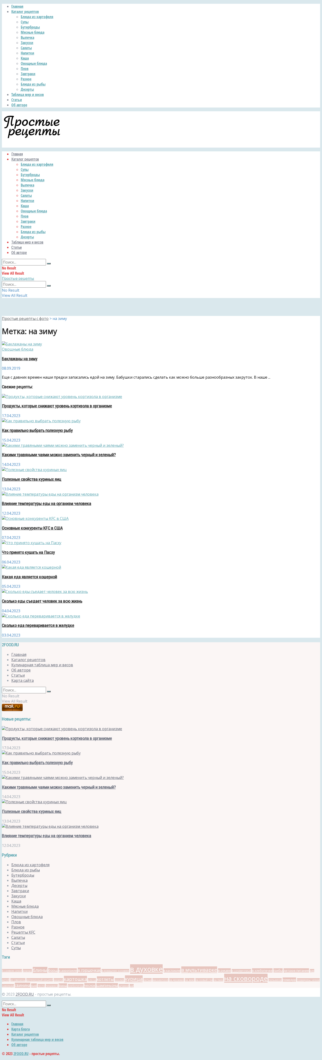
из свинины (17, 979)
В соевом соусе (12, 970)
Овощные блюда (34, 63)
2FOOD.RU (25, 994)
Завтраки (28, 73)
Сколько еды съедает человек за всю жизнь (42, 601)
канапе (58, 979)
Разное (26, 79)
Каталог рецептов (25, 11)
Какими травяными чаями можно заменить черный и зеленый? (59, 454)
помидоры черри (308, 979)
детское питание (296, 970)
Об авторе (19, 105)
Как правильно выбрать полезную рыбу (37, 430)
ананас (27, 970)
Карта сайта (22, 680)
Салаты (26, 47)
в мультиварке (199, 969)
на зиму (189, 979)
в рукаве (224, 970)
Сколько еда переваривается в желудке (38, 625)
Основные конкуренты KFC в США (32, 528)
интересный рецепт (39, 979)
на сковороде (246, 978)
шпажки (124, 985)
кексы (92, 979)
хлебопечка (75, 985)
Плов (25, 68)
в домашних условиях (115, 970)
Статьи (16, 99)
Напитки (27, 53)
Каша (25, 58)
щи (132, 985)
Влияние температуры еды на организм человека (46, 503)
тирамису (52, 985)
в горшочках (89, 970)
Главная (17, 6)
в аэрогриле (68, 970)
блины (40, 970)
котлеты (105, 979)
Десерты (27, 89)
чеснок (89, 985)
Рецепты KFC (23, 932)
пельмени (275, 979)
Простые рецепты (18, 278)
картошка (75, 979)
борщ (53, 970)
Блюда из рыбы (33, 84)
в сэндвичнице (241, 970)
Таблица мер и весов (27, 94)
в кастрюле (172, 970)
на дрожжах (176, 979)
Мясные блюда (32, 32)
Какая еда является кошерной (29, 577)
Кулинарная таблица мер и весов (42, 664)
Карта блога (20, 1029)
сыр (34, 985)
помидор (289, 979)
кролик (119, 979)
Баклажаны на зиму (19, 358)
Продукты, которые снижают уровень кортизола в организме (57, 406)
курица (134, 978)
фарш (63, 985)
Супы (25, 22)
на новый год (204, 979)
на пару (218, 979)
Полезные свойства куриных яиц (31, 479)
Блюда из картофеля (37, 16)
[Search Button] (49, 263)
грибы (278, 970)
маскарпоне (160, 979)
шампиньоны (107, 985)
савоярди (8, 985)
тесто (41, 985)
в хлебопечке (262, 970)
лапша (148, 979)
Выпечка (27, 37)
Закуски (27, 42)
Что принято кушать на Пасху (28, 552)
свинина (22, 985)
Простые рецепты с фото (25, 318)
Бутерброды (30, 27)
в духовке (146, 969)
